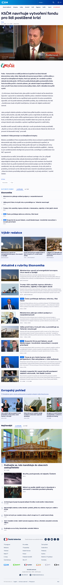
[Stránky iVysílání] (28, 564)
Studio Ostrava (26, 550)
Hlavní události (7, 7)
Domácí (27, 7)
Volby (21, 7)
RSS (58, 581)
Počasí (24, 553)
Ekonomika (5, 182)
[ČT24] (5, 2)
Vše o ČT (25, 560)
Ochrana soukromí (23, 581)
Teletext (6, 550)
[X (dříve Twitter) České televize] (55, 539)
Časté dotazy (7, 560)
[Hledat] (53, 2)
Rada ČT (6, 553)
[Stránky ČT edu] (56, 564)
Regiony (38, 7)
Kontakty (43, 560)
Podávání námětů (27, 557)
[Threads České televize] (58, 539)
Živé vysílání (44, 544)
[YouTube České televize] (52, 539)
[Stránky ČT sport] (16, 564)
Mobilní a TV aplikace (46, 557)
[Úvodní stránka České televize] (12, 539)
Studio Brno (44, 547)
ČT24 (2, 22)
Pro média (25, 544)
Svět (33, 7)
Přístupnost (32, 581)
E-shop (6, 557)
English (15, 581)
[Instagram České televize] (45, 539)
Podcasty (43, 550)
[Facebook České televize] (48, 539)
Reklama (6, 547)
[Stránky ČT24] (6, 564)
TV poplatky (26, 547)
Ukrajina (15, 7)
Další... (44, 7)
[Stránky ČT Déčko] (38, 564)
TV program (7, 544)
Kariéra (43, 553)
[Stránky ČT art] (47, 564)
